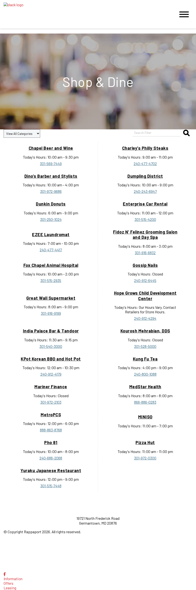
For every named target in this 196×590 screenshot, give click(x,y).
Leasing (10, 587)
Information (13, 578)
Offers (8, 583)
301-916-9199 (51, 313)
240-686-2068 (50, 458)
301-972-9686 (51, 191)
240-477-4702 (145, 163)
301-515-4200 (145, 219)
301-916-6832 (145, 252)
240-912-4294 (145, 318)
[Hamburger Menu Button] (184, 14)
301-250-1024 (51, 219)
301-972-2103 (50, 402)
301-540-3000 (50, 346)
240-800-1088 (145, 374)
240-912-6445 (145, 280)
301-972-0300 (145, 458)
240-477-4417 (51, 249)
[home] (86, 14)
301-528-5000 (145, 346)
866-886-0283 (145, 402)
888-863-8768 (51, 430)
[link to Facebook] (4, 574)
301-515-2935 (50, 280)
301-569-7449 (51, 163)
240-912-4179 (50, 374)
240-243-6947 (145, 191)
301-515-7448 (50, 485)
